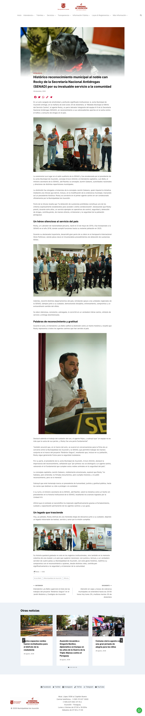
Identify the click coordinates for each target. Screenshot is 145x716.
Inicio (19, 15)
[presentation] (37, 625)
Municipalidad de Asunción (52, 578)
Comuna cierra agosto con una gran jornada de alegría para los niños (108, 644)
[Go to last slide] (23, 640)
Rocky (66, 578)
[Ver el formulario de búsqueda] (141, 15)
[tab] (68, 667)
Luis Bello (37, 578)
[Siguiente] (121, 640)
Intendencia (37, 73)
